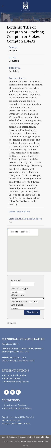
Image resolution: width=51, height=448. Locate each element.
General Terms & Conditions (17, 408)
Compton (14, 61)
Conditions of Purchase (15, 405)
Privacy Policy (18, 441)
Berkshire (14, 50)
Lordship (14, 71)
